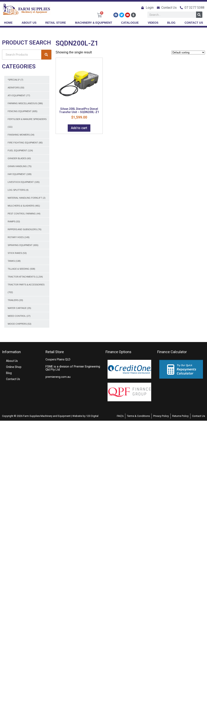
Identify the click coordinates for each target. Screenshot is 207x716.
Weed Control (17, 316)
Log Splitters (16, 190)
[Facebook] (115, 15)
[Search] (199, 15)
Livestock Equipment (21, 182)
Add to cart (79, 128)
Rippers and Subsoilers (22, 229)
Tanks (11, 261)
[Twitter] (121, 15)
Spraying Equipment (20, 245)
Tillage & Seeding (18, 269)
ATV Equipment (16, 95)
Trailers (13, 300)
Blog (9, 373)
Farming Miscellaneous (22, 103)
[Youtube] (127, 15)
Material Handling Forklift (25, 198)
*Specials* (14, 79)
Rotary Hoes (16, 237)
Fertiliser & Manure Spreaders (27, 119)
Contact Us (13, 379)
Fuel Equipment (17, 150)
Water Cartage (17, 308)
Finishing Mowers (19, 134)
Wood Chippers (17, 324)
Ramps (11, 221)
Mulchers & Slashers (21, 205)
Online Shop (13, 367)
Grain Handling (17, 166)
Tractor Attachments (21, 276)
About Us (12, 360)
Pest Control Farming (22, 213)
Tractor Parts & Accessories (26, 284)
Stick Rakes (15, 253)
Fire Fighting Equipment (23, 142)
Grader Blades (17, 158)
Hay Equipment (17, 174)
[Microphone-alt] (133, 15)
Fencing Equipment (20, 111)
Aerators (14, 87)
